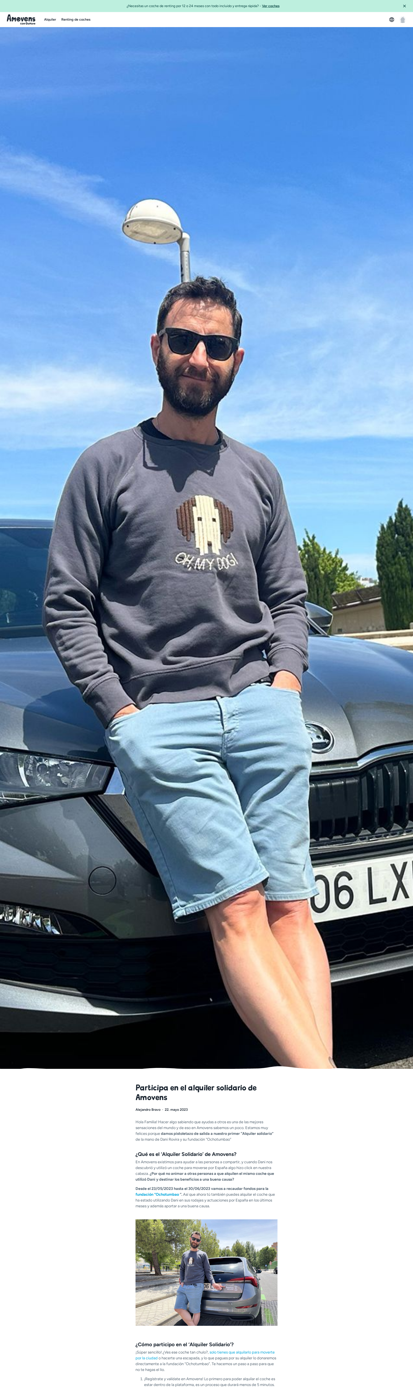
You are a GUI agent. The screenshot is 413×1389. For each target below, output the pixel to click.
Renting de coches (75, 19)
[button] (406, 6)
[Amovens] (21, 19)
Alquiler (50, 19)
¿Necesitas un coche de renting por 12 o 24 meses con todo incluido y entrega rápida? (203, 6)
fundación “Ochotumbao (158, 1194)
